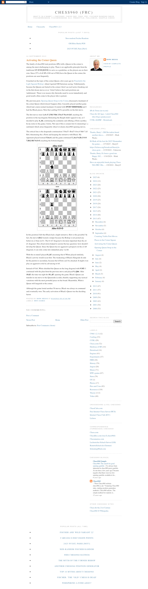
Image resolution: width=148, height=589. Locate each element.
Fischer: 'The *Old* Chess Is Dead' (76, 577)
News (92, 376)
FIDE (92, 360)
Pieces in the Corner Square (105, 240)
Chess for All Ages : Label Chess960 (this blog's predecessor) (104, 115)
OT (91, 379)
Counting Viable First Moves (106, 236)
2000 (95, 308)
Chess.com (94, 343)
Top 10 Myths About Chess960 (77, 571)
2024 (95, 181)
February (99, 277)
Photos (92, 383)
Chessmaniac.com (97, 439)
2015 (95, 211)
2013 (95, 218)
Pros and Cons (95, 386)
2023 (95, 184)
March (98, 273)
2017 (95, 207)
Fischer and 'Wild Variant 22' (77, 532)
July (97, 258)
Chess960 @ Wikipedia (99, 510)
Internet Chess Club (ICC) (100, 415)
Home (30, 26)
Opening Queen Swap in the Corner (54, 100)
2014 (95, 214)
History (93, 363)
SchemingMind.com (98, 448)
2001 (95, 304)
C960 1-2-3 (94, 333)
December (99, 221)
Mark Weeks (112, 59)
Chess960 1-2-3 (55, 26)
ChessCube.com (96, 408)
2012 (95, 286)
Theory (93, 392)
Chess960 (97, 481)
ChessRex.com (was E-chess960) (102, 435)
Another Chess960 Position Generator (76, 566)
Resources (94, 389)
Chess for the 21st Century (100, 507)
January (98, 281)
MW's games (39, 301)
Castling (93, 337)
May (97, 266)
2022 (95, 188)
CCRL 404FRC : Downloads (101, 120)
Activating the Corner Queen (106, 243)
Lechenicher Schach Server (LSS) (103, 442)
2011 (95, 289)
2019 (95, 199)
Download (94, 350)
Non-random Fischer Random (76, 38)
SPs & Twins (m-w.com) (99, 110)
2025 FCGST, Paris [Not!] (77, 48)
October (98, 229)
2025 (95, 177)
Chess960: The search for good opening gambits (103, 464)
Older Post (84, 320)
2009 (95, 297)
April (97, 270)
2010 (95, 293)
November (99, 225)
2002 (95, 301)
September (99, 233)
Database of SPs (96, 346)
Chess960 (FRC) (74, 12)
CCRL (92, 340)
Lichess (93, 418)
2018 (95, 203)
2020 (95, 196)
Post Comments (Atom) (46, 325)
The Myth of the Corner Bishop (77, 560)
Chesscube (41, 26)
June (97, 262)
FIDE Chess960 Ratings (77, 555)
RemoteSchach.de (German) (101, 445)
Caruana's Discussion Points (76, 538)
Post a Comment (32, 315)
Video (92, 396)
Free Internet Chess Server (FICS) (103, 411)
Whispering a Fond (76, 583)
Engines (93, 353)
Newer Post (30, 320)
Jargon (92, 366)
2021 (95, 192)
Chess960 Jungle (100, 461)
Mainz (92, 370)
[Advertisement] (103, 89)
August (98, 255)
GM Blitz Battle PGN (77, 43)
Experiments (95, 356)
